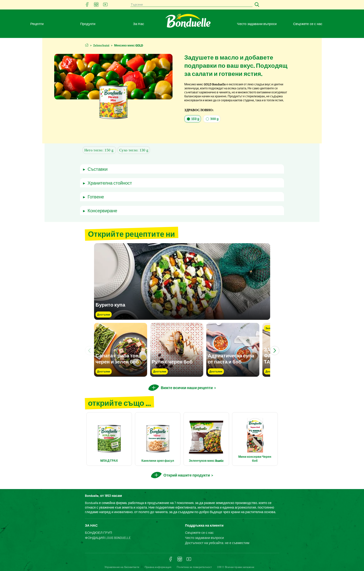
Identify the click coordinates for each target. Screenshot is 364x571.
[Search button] (256, 4)
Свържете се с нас (307, 23)
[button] (182, 169)
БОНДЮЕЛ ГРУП (98, 532)
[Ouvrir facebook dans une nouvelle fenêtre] (87, 6)
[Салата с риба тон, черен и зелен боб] (120, 375)
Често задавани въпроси (257, 23)
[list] (182, 350)
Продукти (88, 23)
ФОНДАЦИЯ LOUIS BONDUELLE (108, 538)
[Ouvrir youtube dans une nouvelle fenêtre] (105, 6)
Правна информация (158, 567)
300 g (214, 118)
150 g (195, 118)
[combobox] (191, 5)
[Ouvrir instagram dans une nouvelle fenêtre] (96, 6)
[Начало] (87, 45)
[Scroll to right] (274, 350)
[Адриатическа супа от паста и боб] (232, 375)
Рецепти (37, 23)
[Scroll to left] (89, 350)
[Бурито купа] (182, 318)
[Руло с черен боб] (176, 375)
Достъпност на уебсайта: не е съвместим (217, 543)
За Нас (138, 23)
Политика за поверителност (194, 567)
